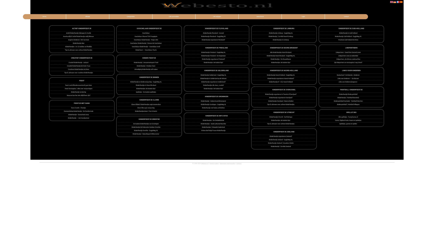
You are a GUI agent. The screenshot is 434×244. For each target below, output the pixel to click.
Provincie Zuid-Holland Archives (348, 40)
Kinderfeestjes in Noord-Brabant (146, 85)
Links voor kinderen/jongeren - (348, 82)
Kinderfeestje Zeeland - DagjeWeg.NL (281, 140)
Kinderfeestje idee (78, 43)
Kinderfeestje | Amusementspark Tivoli (146, 62)
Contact (346, 17)
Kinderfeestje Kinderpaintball (348, 94)
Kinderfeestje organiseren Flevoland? (213, 40)
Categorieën (131, 17)
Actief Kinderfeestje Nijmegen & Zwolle (78, 33)
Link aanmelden (174, 17)
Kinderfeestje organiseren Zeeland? (281, 136)
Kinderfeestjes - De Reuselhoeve (281, 59)
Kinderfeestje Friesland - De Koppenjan (213, 56)
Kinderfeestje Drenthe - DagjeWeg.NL (146, 130)
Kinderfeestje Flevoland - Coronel (213, 33)
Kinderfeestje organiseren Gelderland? (213, 82)
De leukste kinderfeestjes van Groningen (146, 124)
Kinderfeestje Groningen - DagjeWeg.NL (213, 104)
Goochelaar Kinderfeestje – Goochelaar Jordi (146, 47)
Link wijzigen (217, 17)
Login (303, 17)
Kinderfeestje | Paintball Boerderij (348, 98)
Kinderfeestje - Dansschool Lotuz (78, 115)
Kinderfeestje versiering (78, 92)
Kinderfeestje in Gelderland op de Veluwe (213, 78)
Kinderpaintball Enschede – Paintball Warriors (348, 101)
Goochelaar (146, 33)
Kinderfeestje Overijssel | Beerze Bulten (280, 101)
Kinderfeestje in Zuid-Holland (348, 33)
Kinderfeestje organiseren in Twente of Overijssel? (281, 94)
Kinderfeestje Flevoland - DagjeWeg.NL (213, 36)
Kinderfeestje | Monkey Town (146, 66)
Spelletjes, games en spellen (348, 124)
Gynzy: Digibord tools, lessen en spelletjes (348, 120)
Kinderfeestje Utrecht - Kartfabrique (280, 117)
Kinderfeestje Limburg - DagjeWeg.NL (281, 33)
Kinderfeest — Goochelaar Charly (146, 50)
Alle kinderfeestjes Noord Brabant (280, 52)
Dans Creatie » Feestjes (78, 108)
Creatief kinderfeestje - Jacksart (78, 62)
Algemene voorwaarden (227, 163)
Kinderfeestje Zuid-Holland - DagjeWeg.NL (348, 36)
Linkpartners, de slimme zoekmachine (348, 59)
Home (44, 17)
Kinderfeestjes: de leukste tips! (146, 89)
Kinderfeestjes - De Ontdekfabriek (213, 120)
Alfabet (87, 17)
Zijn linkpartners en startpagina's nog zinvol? (348, 62)
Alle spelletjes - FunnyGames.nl (348, 117)
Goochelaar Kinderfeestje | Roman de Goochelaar (146, 43)
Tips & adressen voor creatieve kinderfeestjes (78, 73)
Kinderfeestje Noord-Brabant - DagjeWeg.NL (281, 56)
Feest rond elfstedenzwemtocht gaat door (78, 85)
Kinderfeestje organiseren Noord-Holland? (281, 78)
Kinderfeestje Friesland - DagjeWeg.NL (213, 52)
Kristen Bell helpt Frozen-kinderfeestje (213, 130)
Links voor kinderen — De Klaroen (348, 78)
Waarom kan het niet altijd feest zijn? (78, 95)
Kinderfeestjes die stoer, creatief (213, 85)
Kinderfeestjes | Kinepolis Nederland (213, 127)
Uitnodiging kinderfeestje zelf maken (146, 69)
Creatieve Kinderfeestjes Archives (78, 69)
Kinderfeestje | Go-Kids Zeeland (281, 146)
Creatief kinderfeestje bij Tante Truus (78, 66)
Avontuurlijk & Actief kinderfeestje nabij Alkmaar (78, 36)
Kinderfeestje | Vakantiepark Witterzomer (146, 134)
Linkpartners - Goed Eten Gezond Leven (348, 52)
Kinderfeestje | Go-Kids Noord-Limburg (281, 36)
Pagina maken (214, 163)
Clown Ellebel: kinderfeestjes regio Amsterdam (146, 104)
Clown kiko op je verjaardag (146, 108)
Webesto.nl (204, 163)
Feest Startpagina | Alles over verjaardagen (78, 89)
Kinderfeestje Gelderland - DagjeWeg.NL (213, 75)
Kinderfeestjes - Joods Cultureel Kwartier (213, 124)
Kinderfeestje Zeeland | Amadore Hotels (281, 143)
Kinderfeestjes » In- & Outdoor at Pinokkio (78, 47)
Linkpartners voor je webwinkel (348, 56)
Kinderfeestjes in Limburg (281, 40)
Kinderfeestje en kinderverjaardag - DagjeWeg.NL (146, 82)
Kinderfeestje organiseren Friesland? (213, 59)
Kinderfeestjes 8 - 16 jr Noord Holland (281, 82)
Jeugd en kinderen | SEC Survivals (78, 40)
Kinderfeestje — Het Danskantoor (78, 118)
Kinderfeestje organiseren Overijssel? (280, 98)
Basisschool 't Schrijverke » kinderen (348, 75)
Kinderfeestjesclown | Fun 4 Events (146, 111)
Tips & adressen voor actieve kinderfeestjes (78, 50)
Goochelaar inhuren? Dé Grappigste (146, 36)
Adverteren (260, 17)
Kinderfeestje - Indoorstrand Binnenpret (213, 101)
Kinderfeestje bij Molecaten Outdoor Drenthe (146, 127)
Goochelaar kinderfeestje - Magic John (146, 40)
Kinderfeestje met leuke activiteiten (213, 108)
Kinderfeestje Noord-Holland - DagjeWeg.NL (281, 75)
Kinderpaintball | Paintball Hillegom (348, 104)
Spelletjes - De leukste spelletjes (146, 92)
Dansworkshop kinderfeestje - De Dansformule (78, 111)
